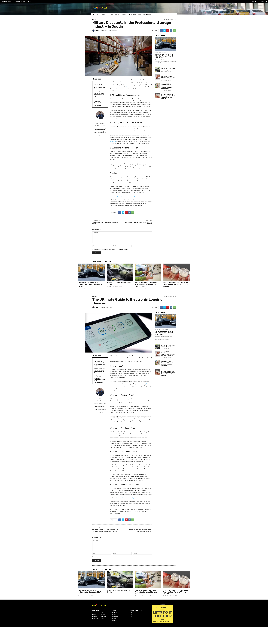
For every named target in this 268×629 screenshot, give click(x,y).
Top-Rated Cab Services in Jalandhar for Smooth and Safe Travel (99, 86)
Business (156, 52)
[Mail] (255, 1)
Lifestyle (94, 19)
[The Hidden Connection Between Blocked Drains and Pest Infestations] (157, 77)
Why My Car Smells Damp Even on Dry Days (99, 95)
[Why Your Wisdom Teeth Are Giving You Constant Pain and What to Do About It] (157, 95)
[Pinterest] (167, 30)
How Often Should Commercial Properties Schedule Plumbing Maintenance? (167, 86)
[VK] (171, 30)
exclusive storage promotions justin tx (134, 87)
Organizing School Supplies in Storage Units (127, 196)
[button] (173, 15)
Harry (97, 30)
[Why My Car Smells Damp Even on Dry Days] (157, 69)
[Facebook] (250, 1)
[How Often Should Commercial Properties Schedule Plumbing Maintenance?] (157, 85)
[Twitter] (164, 30)
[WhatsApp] (174, 30)
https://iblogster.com (100, 123)
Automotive (96, 91)
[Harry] (93, 30)
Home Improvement (165, 74)
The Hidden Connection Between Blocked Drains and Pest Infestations (99, 103)
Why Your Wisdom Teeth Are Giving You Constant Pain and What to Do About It (168, 96)
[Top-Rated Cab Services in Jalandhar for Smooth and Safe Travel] (165, 44)
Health (164, 288)
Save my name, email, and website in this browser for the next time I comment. (111, 249)
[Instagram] (253, 1)
